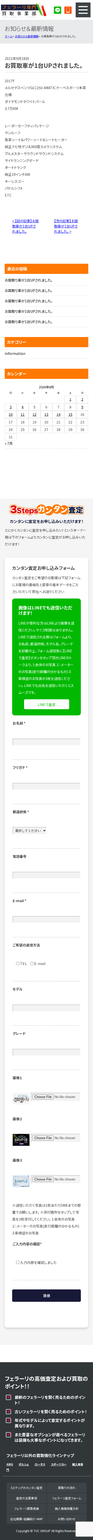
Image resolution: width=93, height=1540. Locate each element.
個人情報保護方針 (67, 1508)
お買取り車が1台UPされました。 (29, 280)
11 (23, 414)
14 (59, 414)
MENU (83, 9)
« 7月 (9, 443)
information (15, 353)
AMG (9, 1464)
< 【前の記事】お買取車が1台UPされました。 (25, 226)
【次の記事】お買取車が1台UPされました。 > (66, 226)
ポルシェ (24, 1464)
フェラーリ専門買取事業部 (24, 10)
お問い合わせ (66, 1519)
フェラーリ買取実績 (26, 1508)
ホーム (8, 36)
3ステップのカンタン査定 (26, 1488)
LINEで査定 (47, 704)
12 (34, 414)
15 (70, 414)
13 (46, 414)
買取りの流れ (66, 1488)
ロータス (40, 1464)
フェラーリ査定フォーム (66, 1498)
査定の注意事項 (26, 1498)
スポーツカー (58, 1464)
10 (11, 414)
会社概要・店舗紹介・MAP (26, 1519)
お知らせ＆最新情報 (26, 36)
